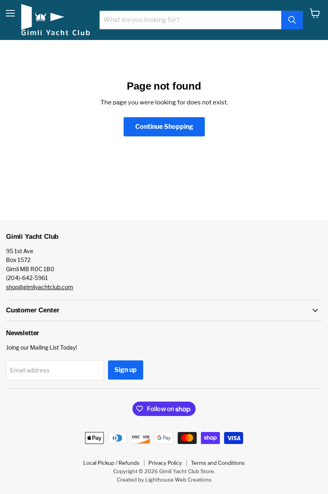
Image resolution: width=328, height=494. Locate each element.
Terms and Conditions (218, 463)
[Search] (292, 20)
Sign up (125, 370)
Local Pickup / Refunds (111, 463)
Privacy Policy (165, 463)
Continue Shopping (164, 126)
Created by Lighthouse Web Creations (164, 479)
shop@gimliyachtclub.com (39, 287)
